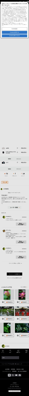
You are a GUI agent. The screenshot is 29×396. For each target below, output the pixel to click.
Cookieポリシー (14, 23)
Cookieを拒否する (14, 32)
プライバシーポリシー (18, 24)
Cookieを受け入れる (14, 35)
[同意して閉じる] (28, 2)
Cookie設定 (14, 28)
